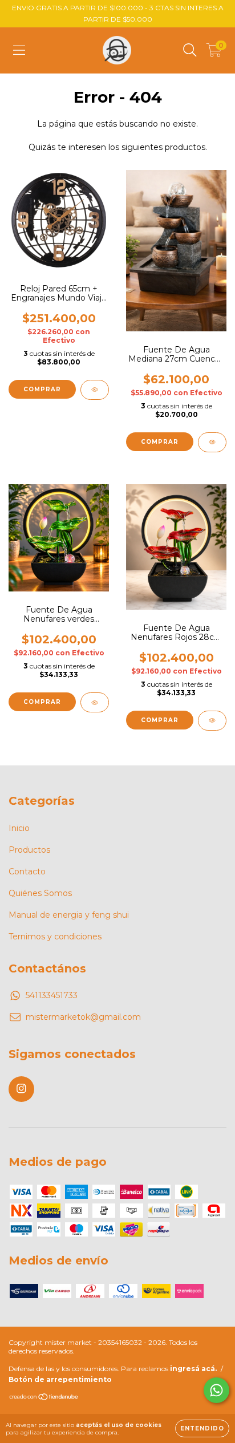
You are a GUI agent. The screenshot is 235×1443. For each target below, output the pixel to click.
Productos (29, 850)
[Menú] (19, 50)
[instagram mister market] (21, 1089)
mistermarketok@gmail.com (83, 1017)
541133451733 (52, 995)
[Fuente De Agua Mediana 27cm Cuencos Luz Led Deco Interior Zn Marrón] (212, 442)
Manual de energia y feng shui (69, 915)
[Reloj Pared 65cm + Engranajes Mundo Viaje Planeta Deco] (94, 390)
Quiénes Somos (40, 893)
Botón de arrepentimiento (60, 1379)
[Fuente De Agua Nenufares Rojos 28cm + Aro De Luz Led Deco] (212, 721)
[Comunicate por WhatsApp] (216, 1390)
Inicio (19, 828)
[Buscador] (190, 50)
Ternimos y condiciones (55, 936)
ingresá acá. (193, 1368)
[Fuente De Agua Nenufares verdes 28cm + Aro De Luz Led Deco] (94, 702)
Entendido (202, 1428)
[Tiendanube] (44, 1398)
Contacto (27, 871)
